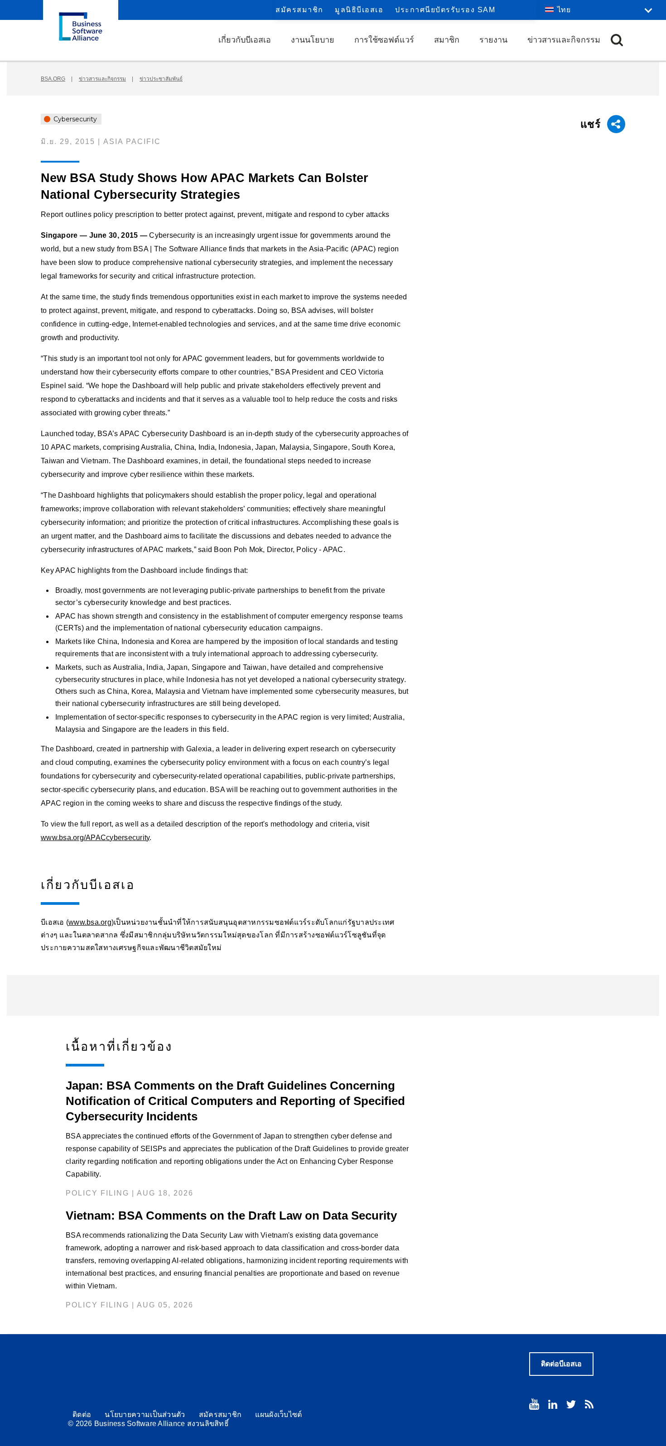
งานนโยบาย (312, 39)
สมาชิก (446, 39)
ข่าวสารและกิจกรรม (563, 39)
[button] (617, 40)
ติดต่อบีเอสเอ (561, 1364)
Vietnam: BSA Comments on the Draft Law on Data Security (231, 1215)
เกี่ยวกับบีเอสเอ (244, 39)
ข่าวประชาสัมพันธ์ (161, 79)
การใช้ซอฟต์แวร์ (384, 39)
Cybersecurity (74, 119)
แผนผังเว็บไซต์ (278, 1414)
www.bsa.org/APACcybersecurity (95, 837)
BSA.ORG (53, 79)
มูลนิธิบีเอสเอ (359, 10)
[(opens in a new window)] (534, 1404)
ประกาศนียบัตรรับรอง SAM (445, 10)
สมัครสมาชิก (299, 10)
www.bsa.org (89, 922)
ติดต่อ (81, 1414)
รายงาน (493, 39)
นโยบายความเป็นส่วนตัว (145, 1414)
